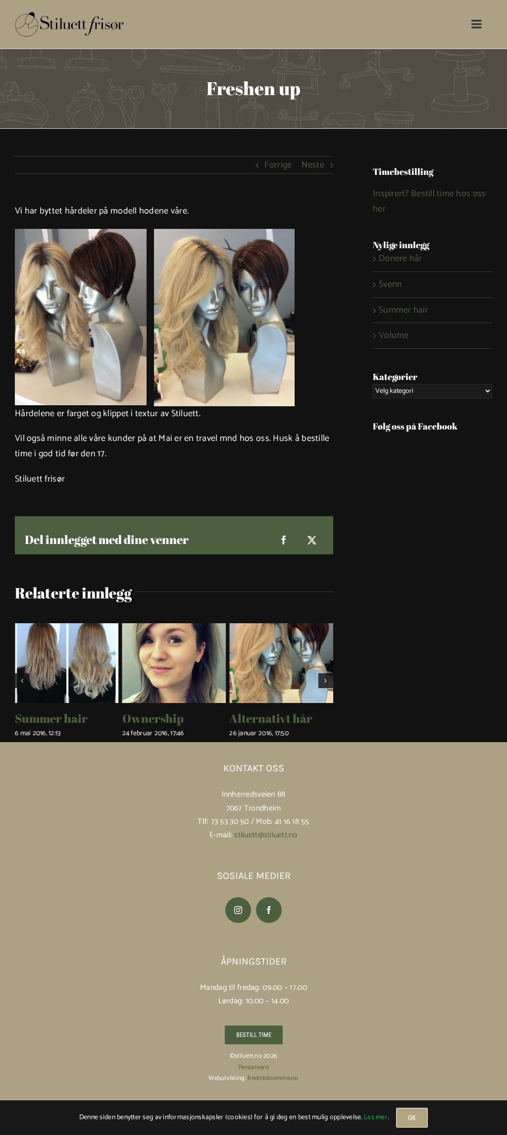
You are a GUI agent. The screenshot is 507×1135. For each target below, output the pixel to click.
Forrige (278, 165)
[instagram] (238, 910)
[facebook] (269, 910)
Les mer (376, 1117)
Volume (394, 335)
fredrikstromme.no (273, 1078)
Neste (313, 165)
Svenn (390, 284)
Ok (412, 1118)
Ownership (153, 718)
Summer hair (51, 718)
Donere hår (400, 258)
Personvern (253, 1067)
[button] (22, 680)
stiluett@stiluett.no (265, 835)
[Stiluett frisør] (69, 15)
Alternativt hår (270, 718)
